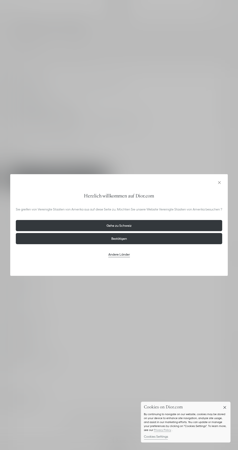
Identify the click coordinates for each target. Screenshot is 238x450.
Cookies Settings (156, 436)
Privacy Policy (162, 429)
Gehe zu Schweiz (119, 225)
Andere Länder (119, 254)
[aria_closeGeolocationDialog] (219, 182)
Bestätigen (119, 238)
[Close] (225, 407)
